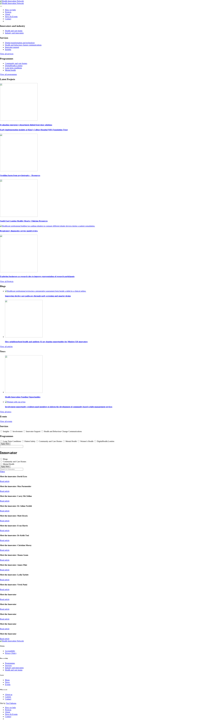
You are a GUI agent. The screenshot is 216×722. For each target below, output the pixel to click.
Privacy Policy (10, 653)
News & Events (11, 17)
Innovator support (12, 47)
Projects (8, 12)
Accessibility (10, 651)
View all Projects (6, 281)
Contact (8, 19)
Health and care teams (13, 31)
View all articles (6, 346)
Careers (8, 697)
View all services (6, 54)
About (7, 14)
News (7, 682)
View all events (6, 421)
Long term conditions (13, 68)
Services (8, 665)
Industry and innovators (14, 33)
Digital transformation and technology (20, 43)
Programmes (10, 663)
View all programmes (8, 74)
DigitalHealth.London (13, 66)
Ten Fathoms (11, 703)
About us (8, 694)
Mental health (10, 70)
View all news (5, 412)
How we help (10, 10)
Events (7, 684)
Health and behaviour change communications (23, 45)
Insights (8, 49)
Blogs (7, 680)
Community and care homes (16, 63)
